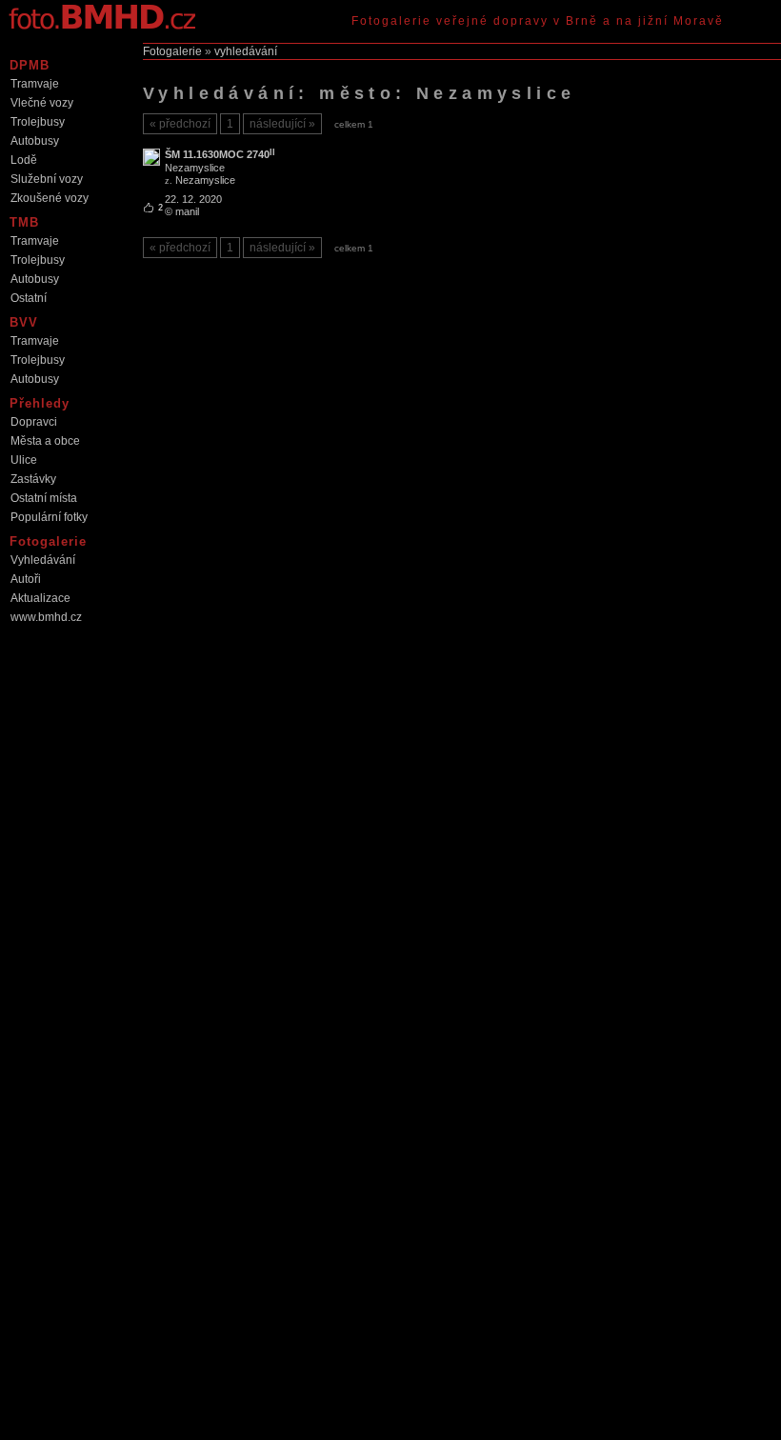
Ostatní (28, 298)
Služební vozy (46, 179)
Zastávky (33, 479)
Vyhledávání (42, 560)
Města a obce (45, 441)
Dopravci (33, 422)
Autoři (25, 579)
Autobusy (34, 141)
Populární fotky (49, 517)
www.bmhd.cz (46, 617)
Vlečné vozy (41, 103)
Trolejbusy (37, 122)
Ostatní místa (43, 498)
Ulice (23, 460)
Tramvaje (34, 83)
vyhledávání (245, 51)
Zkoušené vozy (49, 198)
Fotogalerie (172, 51)
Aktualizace (40, 598)
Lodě (23, 160)
